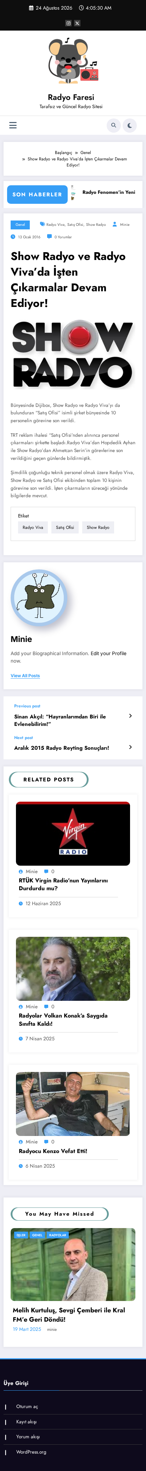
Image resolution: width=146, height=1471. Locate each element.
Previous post (27, 705)
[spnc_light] (130, 125)
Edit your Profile (109, 653)
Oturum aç (27, 1449)
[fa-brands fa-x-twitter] (77, 23)
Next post (23, 737)
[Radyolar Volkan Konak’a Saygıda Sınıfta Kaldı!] (73, 968)
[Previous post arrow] (130, 716)
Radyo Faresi (71, 97)
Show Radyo (96, 224)
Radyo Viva (55, 224)
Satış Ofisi (75, 224)
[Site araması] (114, 125)
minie (124, 224)
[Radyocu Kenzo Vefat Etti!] (73, 1103)
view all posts (25, 675)
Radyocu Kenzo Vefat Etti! (53, 1151)
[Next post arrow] (130, 747)
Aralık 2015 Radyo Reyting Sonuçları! (61, 748)
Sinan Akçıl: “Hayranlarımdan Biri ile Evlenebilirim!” (60, 720)
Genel (20, 224)
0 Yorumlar (63, 237)
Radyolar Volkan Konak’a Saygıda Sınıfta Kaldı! (63, 1019)
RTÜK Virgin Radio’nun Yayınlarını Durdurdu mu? (63, 884)
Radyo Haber (58, 1235)
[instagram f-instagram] (68, 23)
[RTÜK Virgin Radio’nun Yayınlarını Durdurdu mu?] (73, 833)
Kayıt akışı (26, 1464)
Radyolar (85, 1235)
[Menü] (13, 125)
